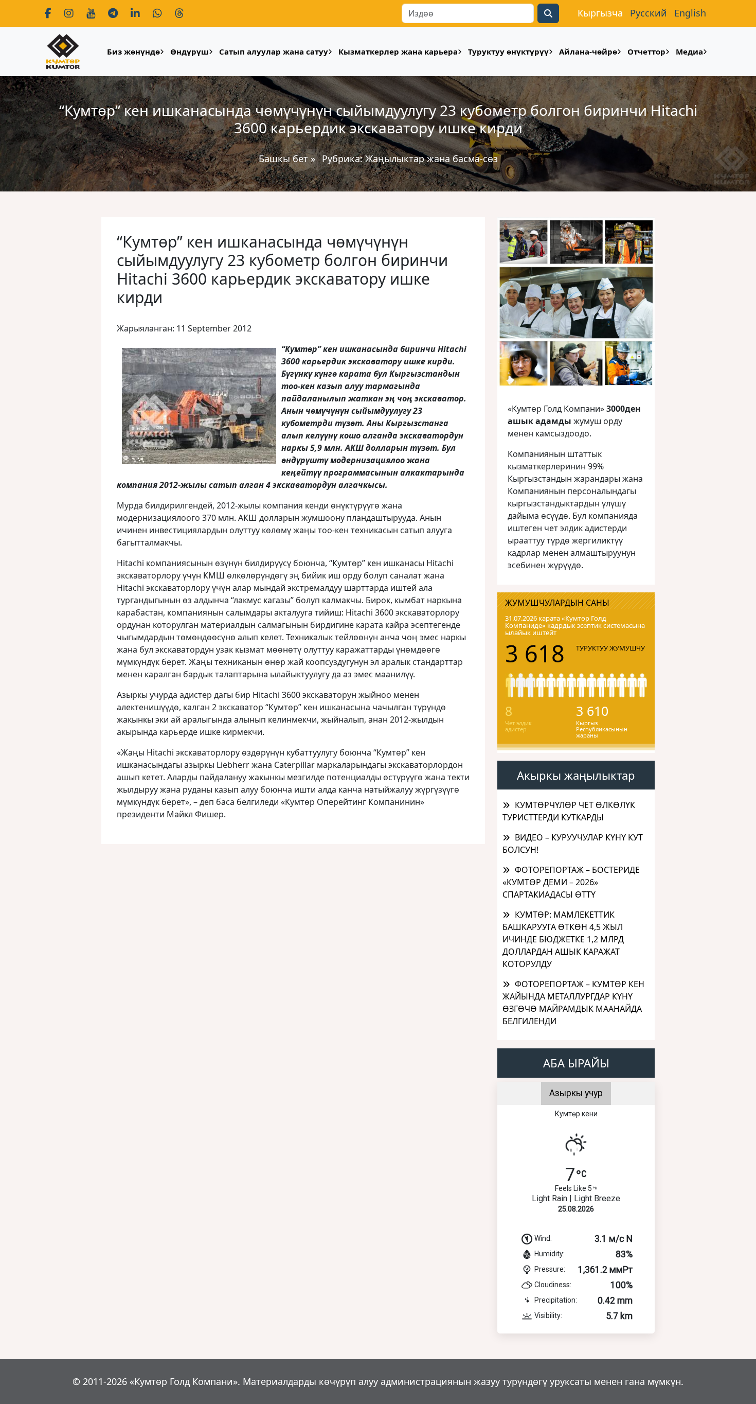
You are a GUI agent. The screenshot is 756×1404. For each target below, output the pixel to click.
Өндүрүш (189, 51)
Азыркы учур (576, 1093)
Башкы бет (285, 158)
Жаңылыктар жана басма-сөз (431, 158)
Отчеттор (646, 51)
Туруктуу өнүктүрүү (508, 51)
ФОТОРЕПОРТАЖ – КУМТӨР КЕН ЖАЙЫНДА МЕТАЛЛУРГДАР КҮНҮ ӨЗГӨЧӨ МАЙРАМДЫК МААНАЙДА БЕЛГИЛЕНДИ (573, 1002)
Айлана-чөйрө (588, 51)
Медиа (689, 51)
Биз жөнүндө (133, 51)
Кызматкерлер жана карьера (398, 51)
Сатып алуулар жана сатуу (273, 51)
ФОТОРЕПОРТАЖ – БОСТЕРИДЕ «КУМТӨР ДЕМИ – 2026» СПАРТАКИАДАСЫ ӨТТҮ (571, 882)
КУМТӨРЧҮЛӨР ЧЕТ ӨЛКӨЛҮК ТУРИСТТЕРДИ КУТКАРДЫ (568, 811)
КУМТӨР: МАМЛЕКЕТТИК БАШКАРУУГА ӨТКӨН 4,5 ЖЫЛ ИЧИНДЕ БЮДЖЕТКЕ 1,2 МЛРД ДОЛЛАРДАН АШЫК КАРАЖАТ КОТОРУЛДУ (563, 939)
